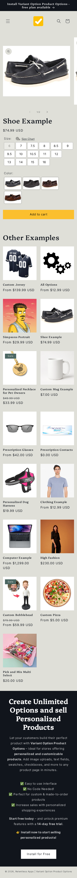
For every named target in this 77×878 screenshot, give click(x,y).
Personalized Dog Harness (16, 503)
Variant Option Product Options (54, 871)
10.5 (33, 154)
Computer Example (17, 557)
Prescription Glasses (18, 449)
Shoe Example (51, 336)
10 (21, 154)
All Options (48, 284)
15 (32, 162)
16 (44, 162)
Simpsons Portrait (16, 336)
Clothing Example (53, 501)
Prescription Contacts (56, 449)
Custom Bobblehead (18, 614)
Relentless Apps (24, 871)
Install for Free (38, 854)
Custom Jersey (14, 284)
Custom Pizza (50, 614)
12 (56, 154)
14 (21, 162)
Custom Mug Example (56, 389)
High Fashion (50, 557)
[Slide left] (29, 112)
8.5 (56, 146)
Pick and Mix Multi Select (17, 673)
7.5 (33, 146)
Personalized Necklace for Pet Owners (19, 390)
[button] (8, 21)
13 (9, 162)
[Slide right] (47, 112)
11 (44, 154)
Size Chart (28, 138)
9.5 (9, 154)
